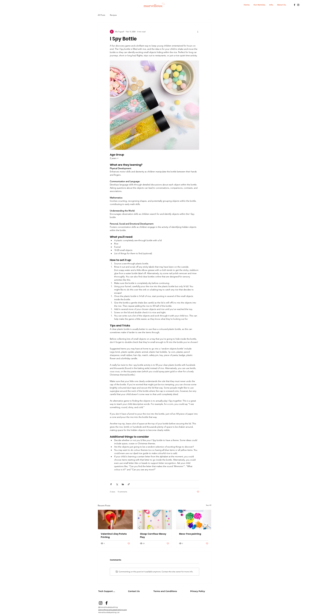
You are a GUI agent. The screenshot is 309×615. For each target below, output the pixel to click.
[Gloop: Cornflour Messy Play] (154, 519)
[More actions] (197, 31)
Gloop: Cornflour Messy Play (153, 535)
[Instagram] (100, 603)
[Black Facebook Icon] (294, 4)
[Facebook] (106, 603)
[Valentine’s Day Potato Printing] (115, 519)
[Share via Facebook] (111, 484)
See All (208, 505)
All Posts (101, 15)
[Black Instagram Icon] (298, 4)
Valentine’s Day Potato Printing (114, 535)
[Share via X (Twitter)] (117, 484)
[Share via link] (129, 484)
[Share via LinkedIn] (123, 484)
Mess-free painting (190, 533)
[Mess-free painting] (193, 519)
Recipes (113, 15)
